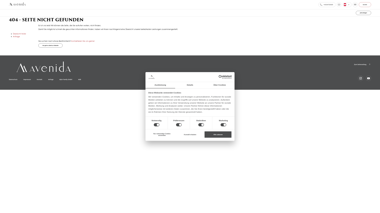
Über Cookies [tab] (219, 84)
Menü (354, 4)
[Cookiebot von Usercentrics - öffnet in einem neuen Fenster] (223, 76)
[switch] (179, 123)
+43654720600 (327, 4)
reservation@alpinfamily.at (338, 4)
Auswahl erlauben (190, 135)
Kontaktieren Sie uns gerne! (83, 41)
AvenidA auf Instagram (360, 78)
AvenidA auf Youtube (368, 78)
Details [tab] (190, 84)
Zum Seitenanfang (360, 64)
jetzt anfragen (362, 13)
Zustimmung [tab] (160, 84)
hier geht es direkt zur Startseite (52, 45)
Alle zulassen (218, 135)
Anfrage (16, 37)
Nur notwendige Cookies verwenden (162, 134)
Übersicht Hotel (19, 34)
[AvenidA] (18, 4)
